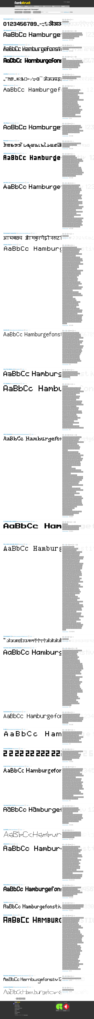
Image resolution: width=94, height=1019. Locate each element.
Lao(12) (69, 352)
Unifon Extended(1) (66, 701)
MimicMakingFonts (14, 884)
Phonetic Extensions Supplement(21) (69, 468)
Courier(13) (78, 570)
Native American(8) (66, 618)
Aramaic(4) (69, 955)
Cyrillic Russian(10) (66, 167)
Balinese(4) (70, 944)
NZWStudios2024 (26, 647)
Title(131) (64, 33)
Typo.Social (17, 1003)
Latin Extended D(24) (74, 252)
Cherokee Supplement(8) (75, 686)
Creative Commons (65, 80)
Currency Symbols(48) (75, 257)
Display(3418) (70, 835)
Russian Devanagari (9, 975)
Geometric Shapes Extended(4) (68, 295)
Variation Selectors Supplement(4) (68, 305)
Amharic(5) (64, 782)
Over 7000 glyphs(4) (73, 313)
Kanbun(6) (77, 493)
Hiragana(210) (72, 208)
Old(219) (81, 782)
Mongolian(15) (70, 609)
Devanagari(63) (65, 21)
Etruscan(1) (70, 206)
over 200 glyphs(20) (74, 278)
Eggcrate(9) (65, 414)
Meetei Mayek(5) (65, 576)
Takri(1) (64, 629)
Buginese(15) (74, 581)
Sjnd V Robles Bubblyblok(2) (67, 424)
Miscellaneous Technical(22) (67, 221)
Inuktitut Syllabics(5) (71, 954)
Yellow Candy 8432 (20, 805)
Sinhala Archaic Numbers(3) (75, 614)
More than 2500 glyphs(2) (76, 116)
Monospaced (65, 88)
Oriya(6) (70, 174)
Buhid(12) (64, 934)
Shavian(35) (70, 342)
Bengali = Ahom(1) (66, 146)
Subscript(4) (71, 285)
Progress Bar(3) (72, 866)
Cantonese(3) (65, 460)
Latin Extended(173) (66, 191)
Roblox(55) (71, 421)
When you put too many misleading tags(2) (70, 511)
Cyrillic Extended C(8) (77, 673)
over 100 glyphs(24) (66, 278)
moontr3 (12, 843)
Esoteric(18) (80, 751)
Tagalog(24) (75, 218)
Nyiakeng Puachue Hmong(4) (67, 596)
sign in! (68, 1)
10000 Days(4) (76, 427)
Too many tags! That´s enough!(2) (68, 508)
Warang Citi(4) (77, 591)
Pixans (5, 85)
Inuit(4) (68, 575)
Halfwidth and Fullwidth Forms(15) (77, 498)
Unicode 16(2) (79, 785)
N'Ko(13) (68, 196)
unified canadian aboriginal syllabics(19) (69, 213)
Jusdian (5, 74)
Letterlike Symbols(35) (66, 401)
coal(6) (70, 783)
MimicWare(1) (71, 887)
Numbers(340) (74, 157)
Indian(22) (78, 76)
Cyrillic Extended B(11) (66, 270)
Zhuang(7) (76, 332)
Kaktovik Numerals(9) (75, 598)
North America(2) (65, 621)
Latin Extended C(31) (66, 252)
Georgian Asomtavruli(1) (67, 109)
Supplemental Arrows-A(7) (67, 486)
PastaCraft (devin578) (17, 711)
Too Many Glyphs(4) (73, 506)
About (16, 1010)
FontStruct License (65, 69)
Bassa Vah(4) (65, 362)
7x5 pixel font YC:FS (9, 805)
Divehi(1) (74, 195)
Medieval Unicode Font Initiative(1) (76, 793)
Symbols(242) (72, 334)
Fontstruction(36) (76, 65)
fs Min (5, 729)
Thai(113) (69, 106)
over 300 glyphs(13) (66, 280)
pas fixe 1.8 (6, 182)
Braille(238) (76, 285)
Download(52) (74, 695)
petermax (16, 915)
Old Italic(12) (65, 206)
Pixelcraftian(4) (70, 527)
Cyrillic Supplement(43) (72, 665)
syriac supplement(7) (71, 321)
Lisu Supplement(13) (79, 270)
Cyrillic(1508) (80, 34)
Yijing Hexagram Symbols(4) (67, 290)
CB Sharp (6, 123)
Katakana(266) (79, 208)
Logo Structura (7, 56)
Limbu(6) (73, 603)
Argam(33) (64, 792)
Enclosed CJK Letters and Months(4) (69, 298)
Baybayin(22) (80, 218)
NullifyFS (18, 369)
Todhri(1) (81, 788)
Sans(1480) (72, 188)
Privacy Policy (17, 1006)
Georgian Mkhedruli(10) (76, 106)
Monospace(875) (72, 93)
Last (23, 998)
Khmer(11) (64, 606)
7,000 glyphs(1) (65, 503)
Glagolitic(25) (72, 226)
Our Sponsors (17, 1012)
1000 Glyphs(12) (77, 887)
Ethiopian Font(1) (73, 571)
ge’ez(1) (69, 223)
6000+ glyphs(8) (72, 316)
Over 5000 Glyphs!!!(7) (78, 295)
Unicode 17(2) (68, 798)
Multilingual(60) (80, 455)
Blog (53, 6)
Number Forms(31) (66, 262)
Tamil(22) (79, 198)
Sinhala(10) (65, 352)
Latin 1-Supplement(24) (73, 443)
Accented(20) (70, 132)
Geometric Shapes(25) (76, 293)
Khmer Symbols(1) (80, 606)
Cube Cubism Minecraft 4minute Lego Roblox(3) (70, 422)
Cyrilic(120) (69, 391)
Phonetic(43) (65, 332)
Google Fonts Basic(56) (75, 919)
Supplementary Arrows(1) (73, 967)
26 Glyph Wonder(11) (77, 835)
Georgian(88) (65, 38)
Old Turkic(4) (79, 876)
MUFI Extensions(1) (74, 696)
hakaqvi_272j (12, 140)
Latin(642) (69, 34)
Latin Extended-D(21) (66, 770)
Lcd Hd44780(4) (65, 421)
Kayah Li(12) (65, 342)
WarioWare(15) (65, 887)
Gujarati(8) (75, 198)
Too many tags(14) (66, 453)
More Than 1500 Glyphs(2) (73, 104)
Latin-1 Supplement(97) (67, 809)
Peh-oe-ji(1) (70, 362)
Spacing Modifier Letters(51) (75, 111)
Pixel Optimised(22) (66, 775)
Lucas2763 (14, 244)
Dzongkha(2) (79, 950)
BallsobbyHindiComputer (10, 44)
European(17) (75, 616)
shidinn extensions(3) (66, 691)
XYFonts (18, 153)
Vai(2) (68, 586)
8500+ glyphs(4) (72, 320)
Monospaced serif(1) (78, 568)
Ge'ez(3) (69, 950)
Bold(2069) (74, 33)
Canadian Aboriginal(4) (78, 211)
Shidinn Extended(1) (74, 701)
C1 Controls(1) (76, 308)
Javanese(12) (76, 957)
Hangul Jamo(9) (79, 310)
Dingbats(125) (76, 864)
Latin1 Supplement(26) (75, 162)
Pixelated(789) (65, 722)
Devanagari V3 (7, 636)
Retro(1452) (65, 406)
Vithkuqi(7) (64, 740)
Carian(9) (64, 318)
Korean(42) (76, 440)
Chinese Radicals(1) (74, 586)
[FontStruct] (24, 3)
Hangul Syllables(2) (66, 311)
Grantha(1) (70, 354)
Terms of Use (17, 1005)
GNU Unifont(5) (65, 277)
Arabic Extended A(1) (66, 670)
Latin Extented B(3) (71, 892)
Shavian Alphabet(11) (71, 570)
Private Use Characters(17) (74, 267)
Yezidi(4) (79, 571)
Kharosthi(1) (76, 962)
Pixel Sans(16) (79, 650)
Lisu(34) (73, 270)
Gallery (26, 6)
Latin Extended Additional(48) (77, 109)
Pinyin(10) (64, 440)
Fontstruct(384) (65, 60)
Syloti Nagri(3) (79, 934)
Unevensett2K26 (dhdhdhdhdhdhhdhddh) (21, 434)
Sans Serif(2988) (72, 60)
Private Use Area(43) (66, 417)
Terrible (5, 902)
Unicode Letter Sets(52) (67, 653)
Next (20, 998)
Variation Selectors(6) (74, 303)
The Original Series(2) (78, 412)
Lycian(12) (79, 223)
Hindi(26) (78, 143)
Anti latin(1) (74, 78)
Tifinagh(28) (81, 206)
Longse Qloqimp (8, 987)
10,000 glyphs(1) (78, 503)
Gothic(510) (75, 206)
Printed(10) (65, 34)
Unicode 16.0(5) (73, 550)
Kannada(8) (79, 174)
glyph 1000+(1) (77, 908)
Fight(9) (76, 409)
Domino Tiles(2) (65, 967)
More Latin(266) (65, 62)
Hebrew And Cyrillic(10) (72, 169)
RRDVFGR (11, 902)
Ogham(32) (65, 465)
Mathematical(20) (65, 334)
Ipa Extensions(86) (66, 99)
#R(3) (64, 798)
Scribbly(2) (64, 832)
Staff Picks (66, 12)
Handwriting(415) (65, 125)
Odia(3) (64, 571)
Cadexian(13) (78, 792)
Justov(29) (69, 78)
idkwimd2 (6, 844)
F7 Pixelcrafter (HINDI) (10, 521)
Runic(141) (70, 465)
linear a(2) (75, 596)
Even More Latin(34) (66, 111)
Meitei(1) (79, 352)
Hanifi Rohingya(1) (77, 354)
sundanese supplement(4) (67, 613)
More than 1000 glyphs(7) (73, 101)
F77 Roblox (6, 383)
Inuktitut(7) (72, 618)
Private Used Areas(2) (66, 688)
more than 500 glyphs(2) (67, 103)
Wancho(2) (80, 626)
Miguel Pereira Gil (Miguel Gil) (19, 56)
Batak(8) (77, 593)
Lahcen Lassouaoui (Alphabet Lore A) (20, 636)
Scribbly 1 (6, 829)
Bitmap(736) (76, 527)
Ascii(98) (77, 91)
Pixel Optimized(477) (78, 565)
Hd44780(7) (65, 427)
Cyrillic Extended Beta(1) (75, 703)
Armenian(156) (65, 36)
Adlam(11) (68, 359)
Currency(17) (70, 203)
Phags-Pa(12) (65, 960)
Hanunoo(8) (70, 957)
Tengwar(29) (71, 344)
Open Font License (65, 23)
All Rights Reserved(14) (72, 414)
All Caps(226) (65, 837)
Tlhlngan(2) (70, 357)
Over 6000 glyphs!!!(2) (66, 310)
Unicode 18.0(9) (65, 320)
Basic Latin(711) (65, 49)
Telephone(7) (70, 751)
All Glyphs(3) (74, 653)
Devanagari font (8, 19)
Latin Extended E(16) (66, 696)
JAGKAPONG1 (22, 44)
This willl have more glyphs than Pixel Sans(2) (70, 652)
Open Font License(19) (66, 416)
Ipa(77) (81, 130)
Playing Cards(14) (66, 394)
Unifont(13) (70, 247)
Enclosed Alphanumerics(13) (72, 419)
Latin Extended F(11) (66, 265)
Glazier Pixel (7, 244)
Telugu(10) (74, 174)
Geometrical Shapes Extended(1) (76, 311)
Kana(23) (76, 337)
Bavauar (5, 140)
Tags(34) (76, 305)
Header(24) (69, 33)
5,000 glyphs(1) (72, 501)
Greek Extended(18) (66, 255)
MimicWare (6, 884)
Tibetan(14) (65, 609)
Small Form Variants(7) (66, 498)
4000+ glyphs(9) (77, 188)
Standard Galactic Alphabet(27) (75, 167)
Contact (16, 1013)
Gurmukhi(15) (65, 174)
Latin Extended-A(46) (66, 445)
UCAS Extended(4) (75, 583)
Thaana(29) (70, 195)
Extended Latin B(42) (75, 96)
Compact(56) (65, 164)
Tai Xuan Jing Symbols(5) (77, 288)
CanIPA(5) (79, 349)
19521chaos (11, 85)
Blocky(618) (79, 33)
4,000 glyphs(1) (65, 501)
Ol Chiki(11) (71, 576)
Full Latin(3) (78, 273)
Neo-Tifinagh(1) (70, 965)
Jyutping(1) (80, 458)
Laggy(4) (79, 511)
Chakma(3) (73, 619)
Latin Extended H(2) (66, 703)
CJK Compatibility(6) (66, 303)
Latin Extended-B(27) (74, 445)
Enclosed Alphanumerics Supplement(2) (69, 300)
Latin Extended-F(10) (66, 780)
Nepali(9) (64, 78)
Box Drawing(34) (76, 481)
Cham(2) (64, 947)
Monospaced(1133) (80, 93)
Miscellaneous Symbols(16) (67, 218)
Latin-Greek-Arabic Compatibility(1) (68, 698)
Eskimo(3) (76, 618)
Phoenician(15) (70, 740)
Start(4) (71, 404)
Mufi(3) (69, 793)
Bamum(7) (77, 685)
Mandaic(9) (75, 172)
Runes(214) (80, 201)
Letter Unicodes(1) (74, 655)
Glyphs (57, 1010)
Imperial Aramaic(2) (76, 955)
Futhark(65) (65, 203)
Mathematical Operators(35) (67, 478)
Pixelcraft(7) (65, 527)
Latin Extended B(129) (66, 96)
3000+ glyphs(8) (65, 267)
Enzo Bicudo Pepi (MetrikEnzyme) (24, 233)
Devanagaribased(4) (66, 143)
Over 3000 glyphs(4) (66, 190)
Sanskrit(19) (65, 198)
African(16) (80, 586)
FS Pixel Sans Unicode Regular (12, 647)
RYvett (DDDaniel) (14, 829)
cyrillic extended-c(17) (76, 465)
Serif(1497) (75, 548)
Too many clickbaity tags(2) (67, 509)
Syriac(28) (64, 321)
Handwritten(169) (72, 125)
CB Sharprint (7, 30)
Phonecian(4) (72, 593)
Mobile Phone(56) (72, 754)
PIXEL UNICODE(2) (72, 650)
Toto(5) (70, 626)
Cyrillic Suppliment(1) (72, 816)
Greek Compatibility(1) (66, 690)
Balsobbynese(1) (72, 47)
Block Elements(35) (66, 483)
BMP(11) (68, 318)
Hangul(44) (73, 310)
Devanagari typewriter (9, 233)
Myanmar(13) (74, 352)
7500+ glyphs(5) (78, 316)
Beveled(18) (76, 942)
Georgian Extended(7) (66, 871)
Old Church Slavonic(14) (67, 733)
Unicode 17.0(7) (78, 318)
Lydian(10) (69, 288)
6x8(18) (75, 247)
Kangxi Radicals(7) (66, 208)
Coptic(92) (77, 191)
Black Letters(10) (65, 404)
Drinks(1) (72, 409)
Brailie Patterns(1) (66, 866)
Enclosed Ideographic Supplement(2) (69, 315)
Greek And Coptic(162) (74, 99)
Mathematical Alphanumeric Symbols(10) (75, 260)
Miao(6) (77, 315)
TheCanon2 (16, 748)
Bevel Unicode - (8, 915)
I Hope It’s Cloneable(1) (72, 693)
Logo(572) (71, 65)
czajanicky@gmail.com (16, 383)
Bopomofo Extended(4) (66, 513)
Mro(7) (81, 315)
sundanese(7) (73, 611)
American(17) (81, 616)
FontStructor (36, 6)
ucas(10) (64, 272)
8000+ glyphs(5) (78, 320)
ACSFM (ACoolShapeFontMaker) (24, 521)
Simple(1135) (80, 62)
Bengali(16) (65, 106)
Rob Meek (26, 1015)
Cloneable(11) (65, 693)
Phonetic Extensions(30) (77, 283)
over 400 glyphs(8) (74, 280)
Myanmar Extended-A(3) (67, 598)
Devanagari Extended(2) (77, 608)
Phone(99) (64, 751)
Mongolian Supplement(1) (67, 616)
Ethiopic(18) (73, 114)
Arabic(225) (76, 36)
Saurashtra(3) (71, 960)
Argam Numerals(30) (71, 792)
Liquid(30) (64, 835)
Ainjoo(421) (65, 989)
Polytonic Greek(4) (70, 216)
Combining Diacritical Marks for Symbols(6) (69, 475)
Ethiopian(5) (78, 780)
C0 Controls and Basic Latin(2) (68, 308)
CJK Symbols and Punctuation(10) (68, 493)
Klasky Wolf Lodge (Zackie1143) (23, 975)
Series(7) (71, 412)
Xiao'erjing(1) (78, 334)
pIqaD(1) (64, 359)
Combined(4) (65, 411)
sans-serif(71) (72, 91)
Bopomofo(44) (65, 443)
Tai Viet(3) (78, 619)
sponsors (65, 1002)
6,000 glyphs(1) (78, 501)
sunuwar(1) (75, 626)
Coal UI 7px (6, 766)
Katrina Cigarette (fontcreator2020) (18, 182)
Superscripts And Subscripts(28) (77, 471)
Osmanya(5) (65, 937)
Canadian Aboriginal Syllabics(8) (68, 211)
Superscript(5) (65, 285)
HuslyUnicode (7, 711)
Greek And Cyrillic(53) (66, 159)
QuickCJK (6, 330)
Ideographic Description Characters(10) (69, 491)
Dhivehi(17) (79, 195)
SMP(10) (73, 318)
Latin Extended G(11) (74, 265)
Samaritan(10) (69, 172)
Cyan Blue (14, 30)
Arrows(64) (80, 476)
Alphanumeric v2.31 (9, 153)
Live (44, 6)
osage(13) (70, 578)
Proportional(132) (76, 185)
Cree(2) (64, 624)
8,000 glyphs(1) (72, 503)
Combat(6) (70, 411)
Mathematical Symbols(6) (78, 203)
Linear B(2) (65, 591)
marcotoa (21, 544)
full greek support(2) (66, 275)
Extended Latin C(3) (66, 409)
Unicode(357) (65, 185)
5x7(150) (78, 866)
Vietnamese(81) (76, 130)
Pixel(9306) (70, 185)
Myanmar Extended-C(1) (71, 606)
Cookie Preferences (18, 1008)
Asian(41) (79, 613)
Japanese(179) (70, 560)
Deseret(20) (65, 223)
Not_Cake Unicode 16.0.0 (10, 544)
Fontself (64, 1010)
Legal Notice (17, 1009)
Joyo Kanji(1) (80, 221)
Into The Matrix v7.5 (9, 369)
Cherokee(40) (65, 201)
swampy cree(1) (69, 624)
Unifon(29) (78, 688)
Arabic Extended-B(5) (66, 821)
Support (63, 6)
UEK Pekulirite (7, 434)
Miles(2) (75, 404)
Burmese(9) (65, 777)
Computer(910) (65, 47)
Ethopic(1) (64, 323)
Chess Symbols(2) (66, 313)
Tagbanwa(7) (65, 962)
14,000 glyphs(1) (65, 506)
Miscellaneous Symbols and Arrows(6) (69, 488)
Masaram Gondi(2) (73, 621)
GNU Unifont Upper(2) (72, 277)
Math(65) (64, 216)
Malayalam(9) (74, 349)
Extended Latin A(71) (75, 98)
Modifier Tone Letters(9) (77, 496)
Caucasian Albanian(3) (66, 583)
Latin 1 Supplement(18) (67, 396)
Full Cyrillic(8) (76, 164)
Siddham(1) (77, 226)
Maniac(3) (74, 668)
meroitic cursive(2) (66, 226)
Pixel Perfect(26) (65, 448)
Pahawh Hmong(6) (71, 591)
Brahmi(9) (79, 342)
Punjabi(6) (75, 347)
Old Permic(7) (80, 581)
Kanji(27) (74, 221)
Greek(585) (74, 34)
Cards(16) (81, 427)
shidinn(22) (80, 690)
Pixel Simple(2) (65, 283)
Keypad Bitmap (7, 748)
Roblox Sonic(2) (80, 404)
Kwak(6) (69, 790)
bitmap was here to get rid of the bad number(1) (70, 529)
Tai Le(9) (69, 869)
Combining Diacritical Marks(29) (76, 401)
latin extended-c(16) (66, 114)
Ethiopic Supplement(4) (66, 116)
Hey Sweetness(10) (75, 513)
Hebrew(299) (71, 36)
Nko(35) (70, 67)
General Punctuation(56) (67, 257)
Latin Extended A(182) (73, 62)
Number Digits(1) (74, 690)
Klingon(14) (65, 357)
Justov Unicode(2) (66, 76)
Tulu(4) (78, 359)
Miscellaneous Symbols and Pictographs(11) (70, 874)
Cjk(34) (77, 603)
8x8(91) (80, 733)
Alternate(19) (73, 688)
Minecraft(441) (65, 568)
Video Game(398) (66, 412)
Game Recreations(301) (77, 411)
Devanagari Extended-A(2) (67, 608)
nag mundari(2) (65, 316)
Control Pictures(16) (76, 863)
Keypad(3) (75, 751)
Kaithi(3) (75, 362)
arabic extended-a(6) (74, 821)
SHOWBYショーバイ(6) (72, 406)
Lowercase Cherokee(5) (72, 201)
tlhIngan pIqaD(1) (76, 357)
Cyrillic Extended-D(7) (66, 611)
